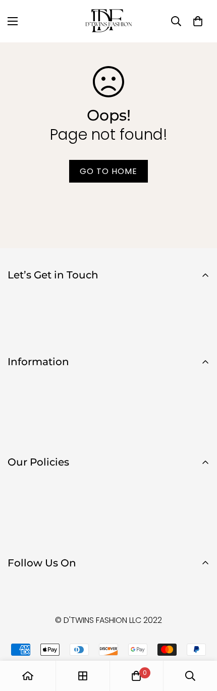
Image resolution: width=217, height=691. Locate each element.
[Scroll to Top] (199, 637)
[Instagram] (50, 590)
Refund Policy (34, 500)
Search (21, 399)
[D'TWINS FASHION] (108, 21)
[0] (136, 676)
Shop (18, 382)
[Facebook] (20, 590)
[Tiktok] (80, 590)
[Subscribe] (198, 330)
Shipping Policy (37, 517)
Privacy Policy (34, 483)
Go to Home (108, 171)
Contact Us (30, 416)
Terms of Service (40, 534)
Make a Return (35, 433)
